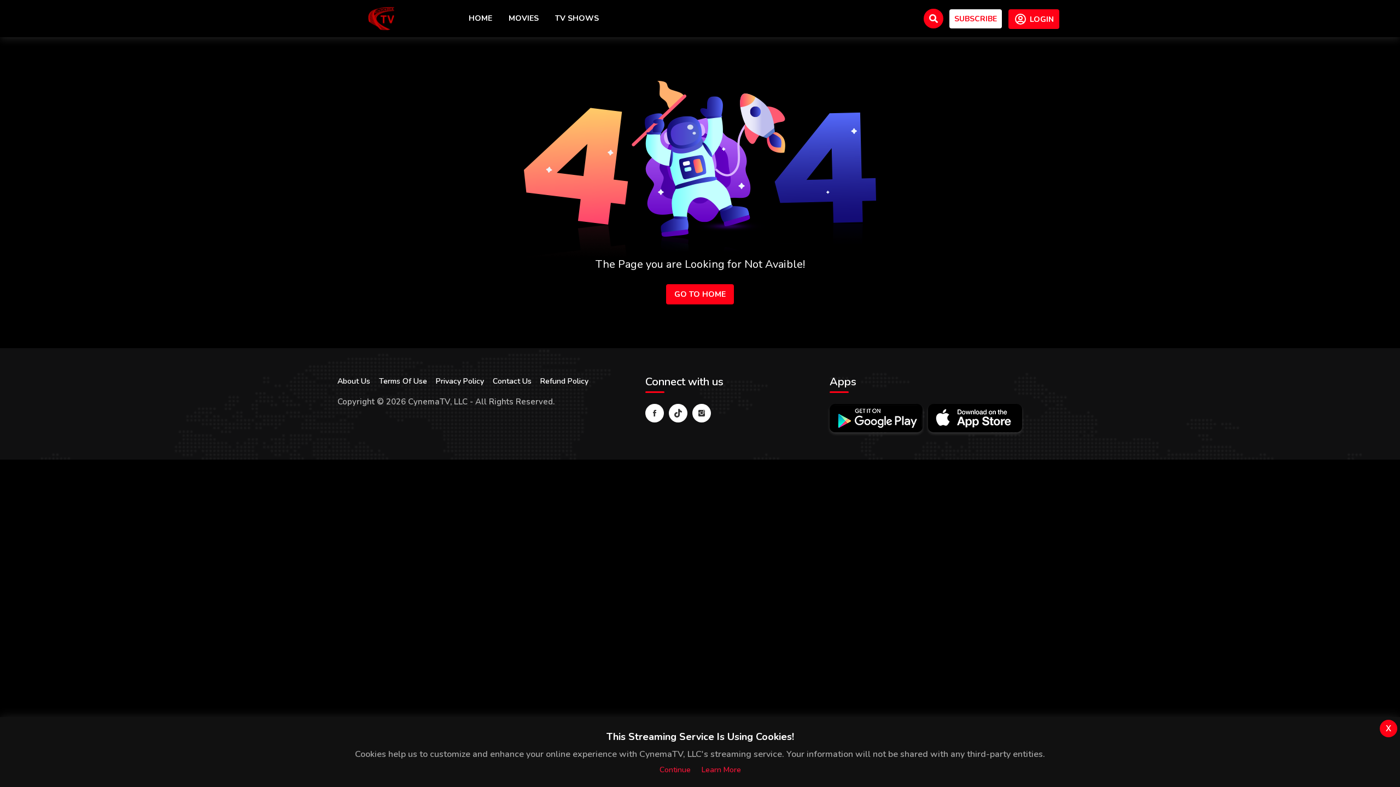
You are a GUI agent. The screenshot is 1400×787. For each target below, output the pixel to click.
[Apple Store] (975, 418)
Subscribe (975, 19)
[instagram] (701, 413)
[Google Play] (876, 418)
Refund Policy (564, 381)
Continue (675, 770)
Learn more (721, 770)
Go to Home (700, 294)
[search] (933, 18)
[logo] (381, 18)
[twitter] (678, 413)
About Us (353, 381)
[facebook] (654, 413)
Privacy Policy (460, 381)
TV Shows (577, 18)
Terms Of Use (403, 381)
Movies (524, 18)
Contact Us (512, 381)
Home (480, 18)
